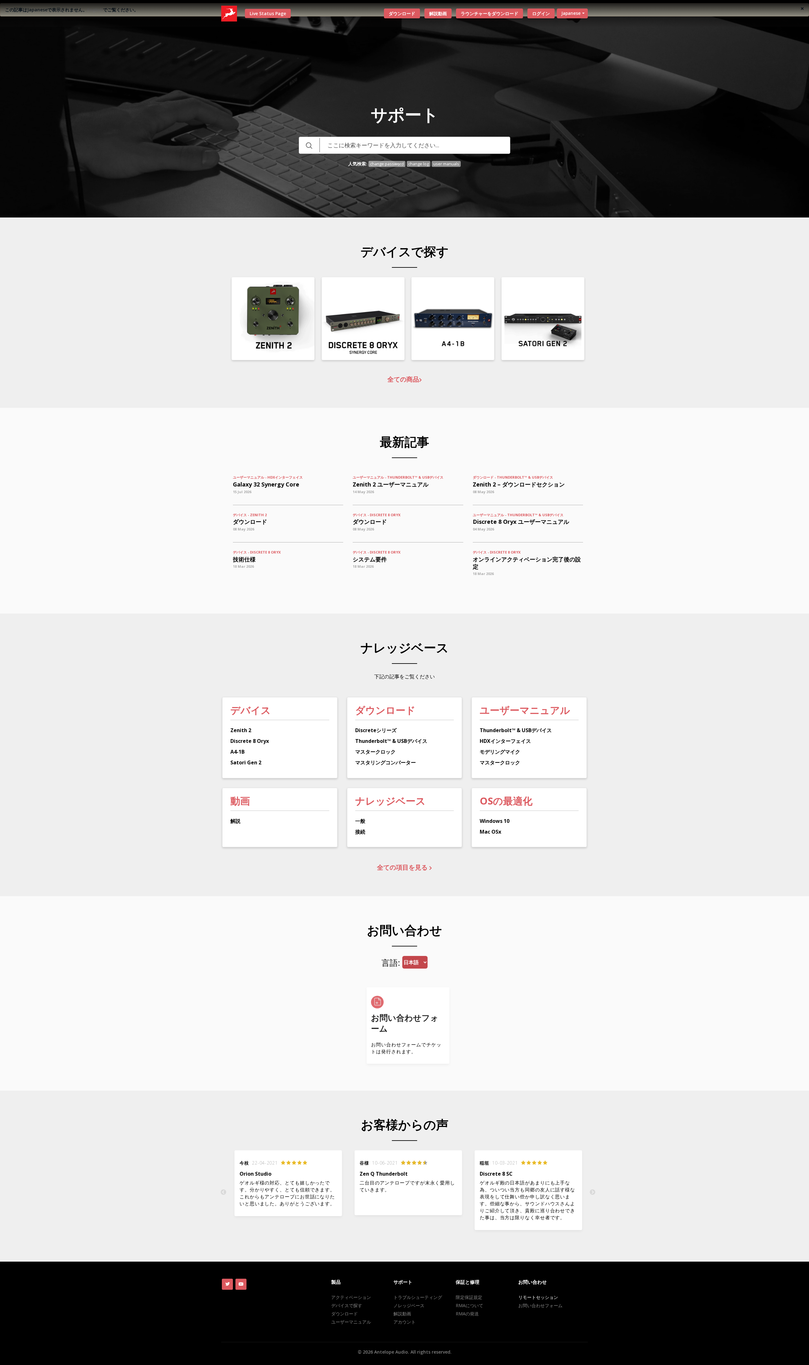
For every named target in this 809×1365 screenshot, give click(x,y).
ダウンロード (402, 13)
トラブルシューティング (417, 1297)
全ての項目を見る (403, 867)
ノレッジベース (408, 1305)
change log (418, 164)
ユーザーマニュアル (351, 1322)
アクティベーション (351, 1297)
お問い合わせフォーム (540, 1305)
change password (387, 164)
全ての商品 (403, 379)
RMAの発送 (467, 1314)
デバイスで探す (346, 1305)
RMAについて (469, 1305)
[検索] (309, 145)
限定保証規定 (469, 1297)
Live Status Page (268, 13)
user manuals (446, 164)
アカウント (404, 1322)
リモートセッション (538, 1297)
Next (592, 1192)
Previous (223, 1192)
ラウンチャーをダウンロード (489, 13)
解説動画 (438, 13)
